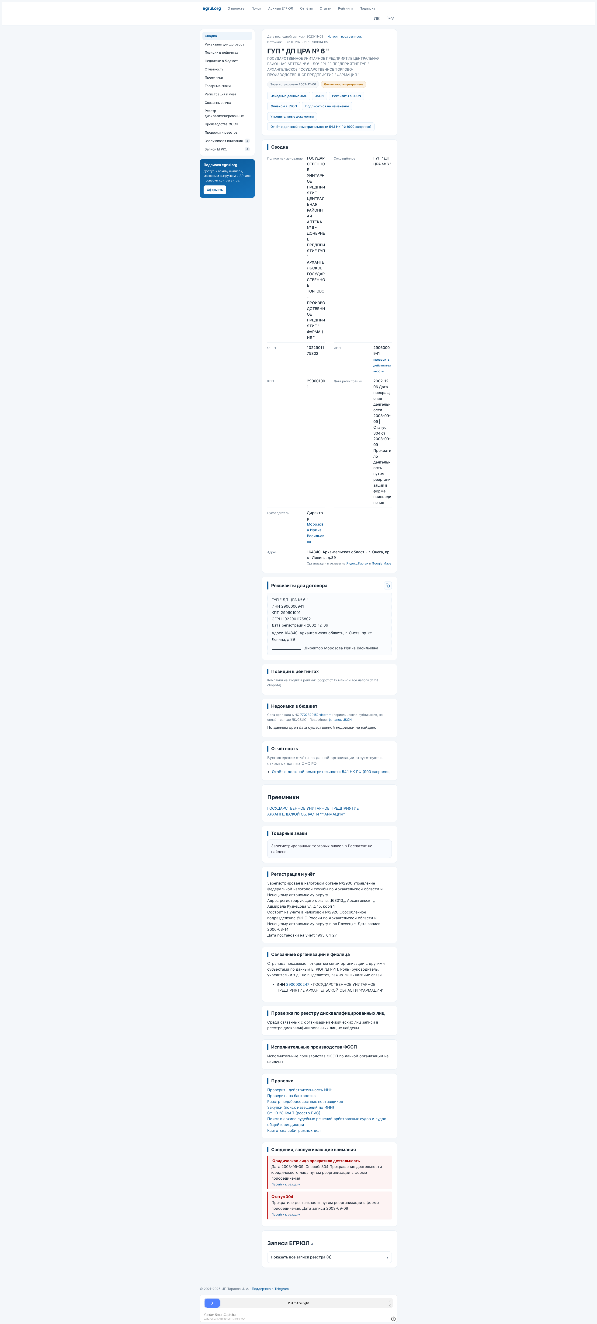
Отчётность (214, 69)
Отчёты (306, 8)
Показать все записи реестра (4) (329, 1257)
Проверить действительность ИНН (300, 1089)
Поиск (256, 8)
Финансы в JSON (284, 106)
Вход (390, 18)
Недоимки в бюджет (221, 61)
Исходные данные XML (289, 96)
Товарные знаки (218, 86)
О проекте (236, 8)
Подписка (367, 8)
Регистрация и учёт (220, 94)
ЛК (377, 18)
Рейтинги (345, 8)
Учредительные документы (292, 116)
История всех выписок (344, 36)
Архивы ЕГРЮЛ (280, 8)
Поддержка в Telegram (270, 1289)
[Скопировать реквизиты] (388, 585)
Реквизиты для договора (224, 44)
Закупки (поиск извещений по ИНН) (300, 1107)
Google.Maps (381, 563)
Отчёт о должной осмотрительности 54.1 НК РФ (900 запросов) (321, 127)
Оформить (215, 190)
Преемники (214, 77)
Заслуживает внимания (226, 141)
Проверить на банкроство (291, 1095)
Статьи (325, 8)
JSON (319, 96)
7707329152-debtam (315, 715)
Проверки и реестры (221, 132)
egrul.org (212, 8)
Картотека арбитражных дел (293, 1130)
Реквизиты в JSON (346, 96)
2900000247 (297, 984)
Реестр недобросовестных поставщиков (305, 1101)
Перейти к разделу (285, 1184)
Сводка (211, 36)
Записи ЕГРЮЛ (226, 149)
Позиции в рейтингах (221, 52)
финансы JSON (340, 719)
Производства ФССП (221, 124)
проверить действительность (382, 365)
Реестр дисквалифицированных (224, 113)
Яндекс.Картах (357, 563)
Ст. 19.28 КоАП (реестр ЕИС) (293, 1113)
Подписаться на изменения (327, 106)
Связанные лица (218, 102)
